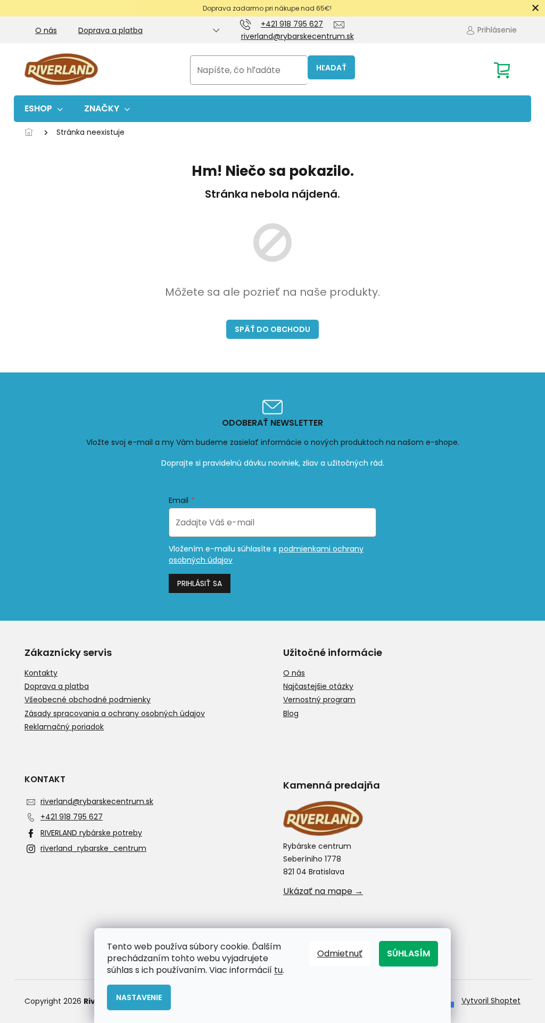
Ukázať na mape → (323, 891)
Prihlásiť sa (199, 583)
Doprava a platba (110, 30)
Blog (291, 714)
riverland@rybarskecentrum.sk (96, 801)
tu (278, 970)
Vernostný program (319, 700)
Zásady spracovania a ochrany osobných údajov (114, 714)
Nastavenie (139, 997)
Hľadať (331, 67)
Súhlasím (408, 953)
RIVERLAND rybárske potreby (91, 832)
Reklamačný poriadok (64, 727)
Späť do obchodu (272, 329)
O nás (46, 30)
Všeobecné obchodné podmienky (87, 700)
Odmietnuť (339, 953)
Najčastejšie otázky (318, 686)
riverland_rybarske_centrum (93, 848)
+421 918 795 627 (71, 816)
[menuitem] (43, 108)
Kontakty (40, 673)
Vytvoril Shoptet (491, 1000)
